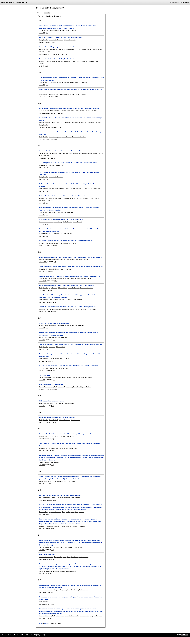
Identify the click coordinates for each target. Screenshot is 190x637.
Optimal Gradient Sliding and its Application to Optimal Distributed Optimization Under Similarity (68, 185)
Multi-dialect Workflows (47, 554)
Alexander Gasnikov (87, 61)
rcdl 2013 (42, 604)
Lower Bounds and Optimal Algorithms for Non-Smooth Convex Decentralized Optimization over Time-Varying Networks (71, 79)
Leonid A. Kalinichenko (56, 448)
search (24, 2)
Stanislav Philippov (44, 512)
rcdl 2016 (42, 483)
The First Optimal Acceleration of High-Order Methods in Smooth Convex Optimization (68, 162)
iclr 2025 (41, 66)
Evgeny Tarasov (44, 462)
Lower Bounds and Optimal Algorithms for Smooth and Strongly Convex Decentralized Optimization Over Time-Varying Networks (68, 296)
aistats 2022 (42, 245)
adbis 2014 (42, 559)
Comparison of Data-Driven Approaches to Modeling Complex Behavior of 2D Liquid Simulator (70, 266)
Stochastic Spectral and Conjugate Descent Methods (57, 417)
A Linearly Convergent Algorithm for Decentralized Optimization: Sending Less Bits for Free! (70, 276)
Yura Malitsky (87, 387)
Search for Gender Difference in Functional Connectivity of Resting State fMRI (65, 434)
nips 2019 (42, 406)
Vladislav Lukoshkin (57, 309)
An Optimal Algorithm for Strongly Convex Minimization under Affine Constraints (66, 240)
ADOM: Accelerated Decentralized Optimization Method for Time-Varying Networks (66, 285)
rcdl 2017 (42, 439)
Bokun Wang (58, 222)
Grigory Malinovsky (70, 40)
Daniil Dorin (77, 61)
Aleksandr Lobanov (45, 122)
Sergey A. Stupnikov (70, 448)
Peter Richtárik (79, 110)
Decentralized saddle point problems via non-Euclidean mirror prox (61, 47)
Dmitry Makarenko (68, 325)
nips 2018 (42, 422)
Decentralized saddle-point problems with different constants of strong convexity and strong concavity (70, 91)
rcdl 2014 (42, 550)
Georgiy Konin (67, 122)
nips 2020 (42, 328)
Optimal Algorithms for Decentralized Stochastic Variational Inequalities (63, 196)
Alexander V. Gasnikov (58, 30)
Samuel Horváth (44, 110)
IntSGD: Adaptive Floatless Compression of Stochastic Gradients (61, 219)
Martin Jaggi (66, 278)
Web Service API (30, 635)
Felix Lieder (64, 403)
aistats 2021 (42, 281)
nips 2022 (42, 167)
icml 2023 (42, 139)
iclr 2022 (41, 224)
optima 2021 (43, 262)
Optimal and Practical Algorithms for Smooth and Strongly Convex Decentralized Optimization (70, 344)
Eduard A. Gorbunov (45, 325)
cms (40, 96)
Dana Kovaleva (68, 547)
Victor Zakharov (56, 512)
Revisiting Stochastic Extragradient (51, 384)
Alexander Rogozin (45, 49)
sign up (46, 623)
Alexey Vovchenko (72, 557)
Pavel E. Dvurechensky (94, 49)
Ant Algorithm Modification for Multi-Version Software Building (60, 495)
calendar (18, 2)
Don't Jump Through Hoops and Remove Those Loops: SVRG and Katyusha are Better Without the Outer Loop (71, 355)
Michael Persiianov (83, 198)
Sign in (182, 2)
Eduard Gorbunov (64, 420)
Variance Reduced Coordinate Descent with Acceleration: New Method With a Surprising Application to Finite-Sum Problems (68, 334)
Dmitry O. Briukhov (58, 616)
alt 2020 (41, 361)
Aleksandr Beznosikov (58, 49)
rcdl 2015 (42, 514)
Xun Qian (57, 368)
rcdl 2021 (42, 271)
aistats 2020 (42, 389)
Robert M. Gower (44, 403)
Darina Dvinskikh (71, 49)
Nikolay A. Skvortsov (45, 481)
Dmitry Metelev (43, 94)
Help (22, 635)
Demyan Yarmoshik (45, 61)
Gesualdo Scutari (96, 188)
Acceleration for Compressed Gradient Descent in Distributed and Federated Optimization (69, 365)
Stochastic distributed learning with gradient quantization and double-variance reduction (69, 108)
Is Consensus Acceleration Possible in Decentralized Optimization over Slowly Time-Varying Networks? (70, 133)
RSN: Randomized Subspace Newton (51, 401)
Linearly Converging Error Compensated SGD (54, 323)
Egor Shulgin (53, 288)
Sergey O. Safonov (65, 269)
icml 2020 (42, 340)
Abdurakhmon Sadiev (69, 198)
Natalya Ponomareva (67, 436)
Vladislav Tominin (56, 153)
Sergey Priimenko (54, 436)
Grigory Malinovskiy (45, 377)
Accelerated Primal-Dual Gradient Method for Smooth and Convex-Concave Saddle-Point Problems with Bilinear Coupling (69, 209)
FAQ (43, 635)
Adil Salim (42, 243)
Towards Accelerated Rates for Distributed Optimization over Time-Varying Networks (67, 306)
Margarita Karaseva (64, 497)
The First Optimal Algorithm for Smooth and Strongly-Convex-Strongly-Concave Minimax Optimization (69, 173)
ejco (40, 158)
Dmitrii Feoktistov (81, 82)
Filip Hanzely (43, 337)
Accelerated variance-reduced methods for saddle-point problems (61, 151)
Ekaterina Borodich (45, 30)
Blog (38, 635)
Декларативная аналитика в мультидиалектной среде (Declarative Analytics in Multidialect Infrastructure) (70, 598)
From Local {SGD (44, 375)
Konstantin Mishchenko (67, 110)
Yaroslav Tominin (68, 153)
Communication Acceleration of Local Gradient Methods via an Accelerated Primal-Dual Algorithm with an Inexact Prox (68, 230)
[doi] (47, 33)
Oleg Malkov (78, 547)
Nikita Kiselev (68, 61)
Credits (16, 635)
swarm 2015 (43, 500)
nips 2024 (42, 85)
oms (40, 54)
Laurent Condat (51, 243)
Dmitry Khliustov (54, 269)
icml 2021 (42, 290)
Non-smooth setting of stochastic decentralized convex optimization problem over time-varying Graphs (71, 119)
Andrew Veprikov (56, 122)
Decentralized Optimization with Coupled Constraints (57, 59)
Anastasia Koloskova (55, 278)
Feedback (50, 635)
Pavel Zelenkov (52, 497)
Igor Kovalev (43, 497)
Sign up (187, 2)
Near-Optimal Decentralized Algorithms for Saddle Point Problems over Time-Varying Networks (70, 257)
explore (11, 2)
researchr (4, 2)
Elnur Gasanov (53, 299)
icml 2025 (42, 33)
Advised (47, 12)
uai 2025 (41, 42)
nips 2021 (42, 302)
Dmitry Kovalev (71, 30)
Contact (10, 635)
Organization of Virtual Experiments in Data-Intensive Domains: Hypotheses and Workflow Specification (69, 445)
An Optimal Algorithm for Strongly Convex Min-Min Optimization (60, 37)
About (4, 635)
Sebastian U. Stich (91, 110)
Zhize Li (41, 368)
